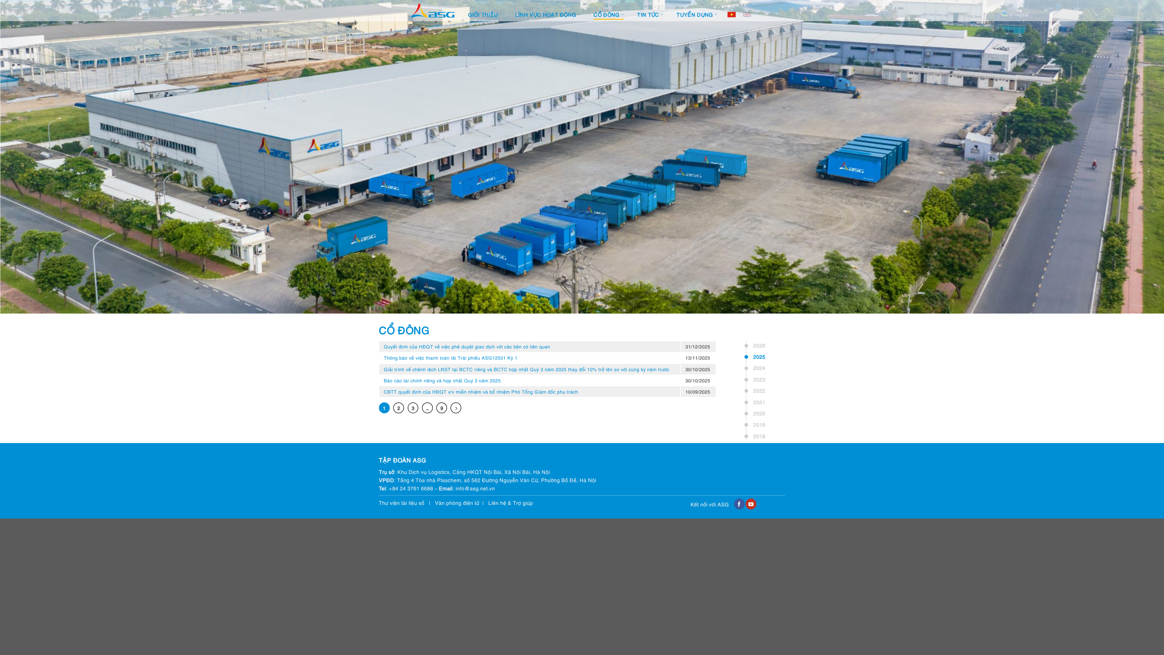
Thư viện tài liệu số (401, 502)
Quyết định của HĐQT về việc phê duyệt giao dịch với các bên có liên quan (467, 346)
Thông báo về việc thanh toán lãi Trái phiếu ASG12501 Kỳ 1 (450, 357)
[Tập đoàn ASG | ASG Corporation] (432, 11)
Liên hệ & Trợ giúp (510, 502)
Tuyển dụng (695, 14)
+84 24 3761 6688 (411, 488)
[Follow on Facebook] (739, 504)
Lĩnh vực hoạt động (545, 14)
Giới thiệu (483, 14)
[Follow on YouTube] (751, 504)
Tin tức (648, 14)
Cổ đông (607, 14)
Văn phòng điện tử (457, 502)
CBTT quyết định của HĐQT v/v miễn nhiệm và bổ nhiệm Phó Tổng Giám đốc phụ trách (481, 391)
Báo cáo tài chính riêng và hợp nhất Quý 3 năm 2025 (442, 380)
